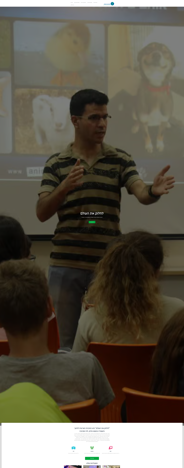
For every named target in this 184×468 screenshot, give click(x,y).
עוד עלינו (72, 2)
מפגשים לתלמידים (89, 2)
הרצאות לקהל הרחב (83, 2)
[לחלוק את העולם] (108, 3)
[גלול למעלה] (2, 466)
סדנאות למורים (95, 2)
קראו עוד (92, 458)
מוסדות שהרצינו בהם (76, 2)
